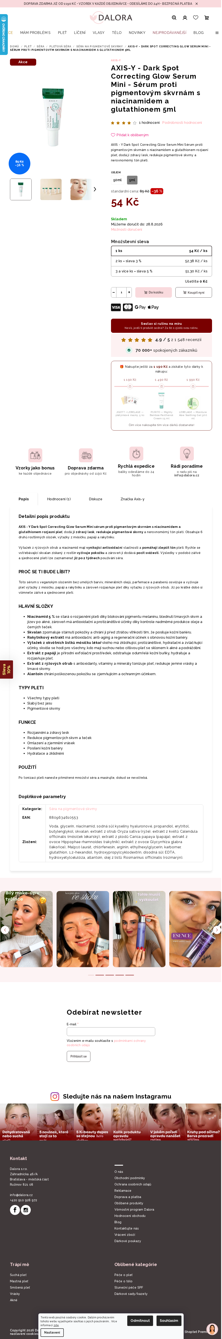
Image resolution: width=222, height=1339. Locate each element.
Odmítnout (138, 1321)
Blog (116, 1221)
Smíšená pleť (18, 1287)
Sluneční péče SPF (127, 1287)
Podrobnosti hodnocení (180, 123)
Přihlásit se (77, 1056)
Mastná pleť (17, 1281)
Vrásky (13, 1293)
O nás (117, 1171)
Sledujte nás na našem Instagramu (115, 1096)
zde (54, 1325)
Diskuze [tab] (94, 499)
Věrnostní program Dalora (133, 1209)
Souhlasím (167, 1321)
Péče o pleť (122, 1274)
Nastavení (51, 1332)
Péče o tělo (122, 1281)
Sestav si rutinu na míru (160, 326)
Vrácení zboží (123, 1234)
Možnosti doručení (125, 229)
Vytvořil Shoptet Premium (190, 1331)
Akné (12, 1299)
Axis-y (114, 60)
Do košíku (154, 292)
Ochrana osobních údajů (131, 1184)
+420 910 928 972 (22, 1199)
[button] (6, 669)
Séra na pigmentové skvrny (72, 809)
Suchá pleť (16, 1274)
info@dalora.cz (19, 1194)
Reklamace (121, 1190)
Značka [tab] (131, 499)
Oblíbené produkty (127, 1203)
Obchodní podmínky (128, 1177)
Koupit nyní (194, 292)
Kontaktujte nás (125, 1228)
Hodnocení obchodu (128, 1215)
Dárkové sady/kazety (129, 1293)
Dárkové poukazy (126, 1240)
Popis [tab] (22, 499)
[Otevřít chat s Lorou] (209, 1329)
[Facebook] (13, 1210)
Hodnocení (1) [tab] (57, 499)
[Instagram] (24, 1210)
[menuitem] (8, 35)
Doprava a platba (126, 1196)
